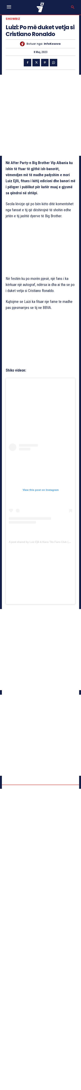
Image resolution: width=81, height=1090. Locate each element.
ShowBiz (13, 18)
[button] (72, 7)
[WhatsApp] (53, 62)
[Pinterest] (45, 62)
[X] (36, 62)
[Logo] (40, 7)
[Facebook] (27, 62)
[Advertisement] (40, 115)
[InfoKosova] (23, 43)
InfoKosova (52, 43)
